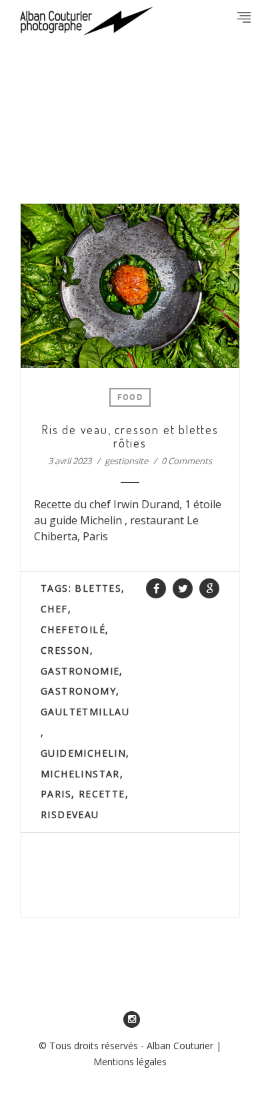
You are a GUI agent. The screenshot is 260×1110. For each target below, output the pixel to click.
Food (130, 398)
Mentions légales (130, 1061)
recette (102, 793)
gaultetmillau (85, 711)
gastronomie (80, 671)
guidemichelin (83, 753)
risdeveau (70, 814)
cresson (65, 650)
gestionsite (126, 461)
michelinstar (80, 773)
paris (56, 793)
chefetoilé (73, 629)
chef (54, 608)
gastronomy (78, 691)
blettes (98, 588)
